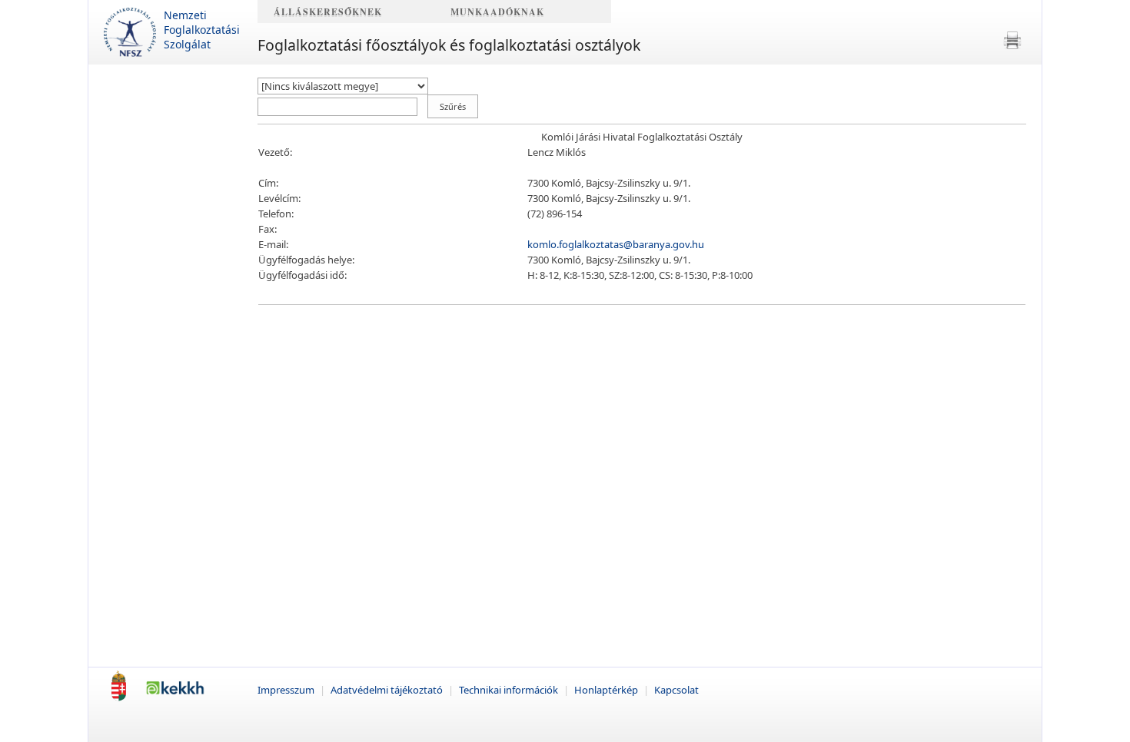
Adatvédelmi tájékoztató (388, 690)
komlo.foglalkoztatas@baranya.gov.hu (615, 244)
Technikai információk (509, 690)
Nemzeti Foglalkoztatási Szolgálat (202, 29)
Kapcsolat (676, 690)
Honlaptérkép (607, 690)
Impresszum (287, 690)
